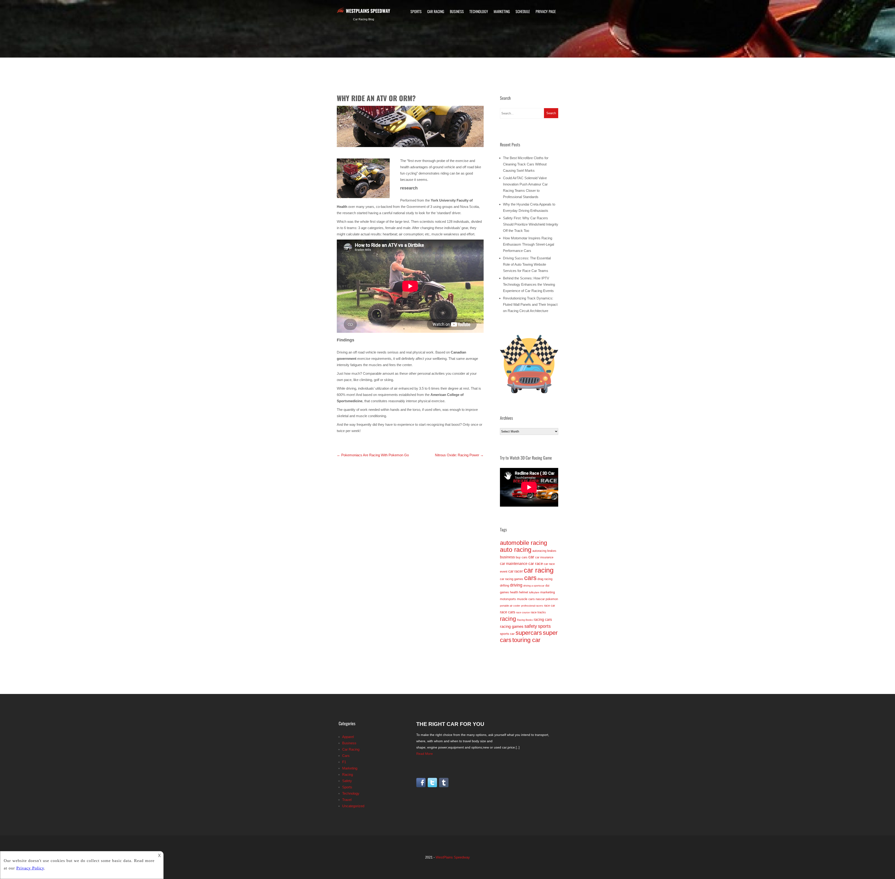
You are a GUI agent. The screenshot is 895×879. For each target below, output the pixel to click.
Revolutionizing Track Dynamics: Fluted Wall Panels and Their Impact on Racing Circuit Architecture (530, 304)
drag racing (544, 579)
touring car (526, 640)
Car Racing (435, 11)
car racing (539, 570)
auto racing (515, 549)
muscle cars (526, 599)
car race (535, 563)
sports (544, 626)
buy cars (521, 557)
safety (530, 626)
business (507, 557)
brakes (551, 551)
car (531, 557)
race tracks (538, 612)
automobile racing (523, 542)
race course (523, 612)
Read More (424, 753)
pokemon (552, 599)
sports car (507, 633)
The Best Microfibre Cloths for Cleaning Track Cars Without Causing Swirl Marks (525, 164)
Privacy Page (546, 11)
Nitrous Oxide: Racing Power (459, 455)
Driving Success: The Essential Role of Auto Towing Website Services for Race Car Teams (527, 264)
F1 (344, 762)
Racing (347, 774)
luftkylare (534, 592)
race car (549, 605)
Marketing (502, 11)
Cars (346, 756)
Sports (416, 11)
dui (547, 585)
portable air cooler (510, 605)
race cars (507, 612)
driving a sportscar (533, 585)
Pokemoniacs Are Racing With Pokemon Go (373, 455)
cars (530, 577)
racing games (511, 626)
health (514, 592)
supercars (529, 632)
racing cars (543, 619)
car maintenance (513, 564)
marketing (547, 592)
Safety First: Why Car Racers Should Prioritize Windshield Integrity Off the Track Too (530, 224)
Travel (346, 800)
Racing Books (525, 619)
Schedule (523, 11)
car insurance (544, 557)
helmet (523, 592)
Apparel (348, 737)
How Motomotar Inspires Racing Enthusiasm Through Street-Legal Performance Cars (528, 244)
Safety (347, 781)
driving (516, 585)
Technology (478, 11)
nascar (540, 599)
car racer (515, 571)
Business (457, 11)
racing (508, 618)
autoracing (539, 551)
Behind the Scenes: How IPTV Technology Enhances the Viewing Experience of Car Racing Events (529, 284)
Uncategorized (353, 806)
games (504, 592)
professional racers (532, 605)
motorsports (508, 599)
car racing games (511, 579)
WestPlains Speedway (368, 10)
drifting (504, 585)
